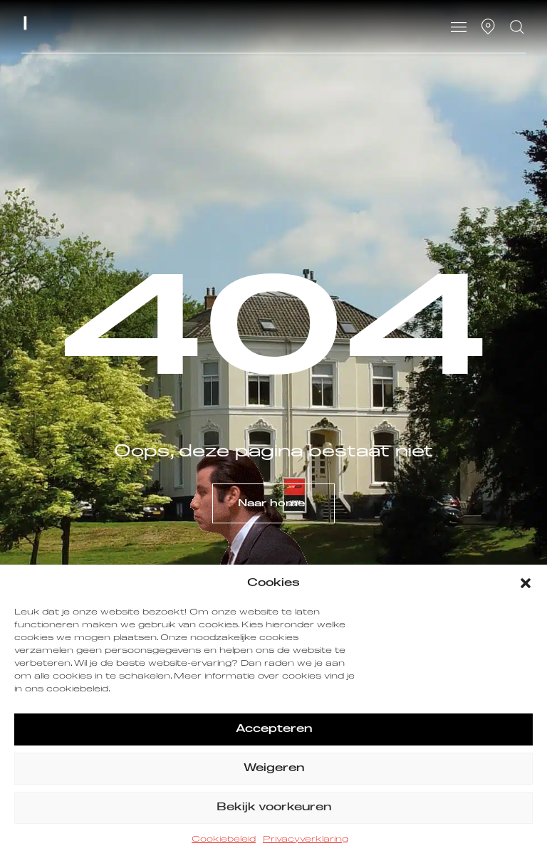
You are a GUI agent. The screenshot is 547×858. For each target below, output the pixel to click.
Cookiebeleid (224, 839)
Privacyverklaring (305, 839)
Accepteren (274, 728)
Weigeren (274, 768)
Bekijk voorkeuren (274, 807)
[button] (526, 583)
